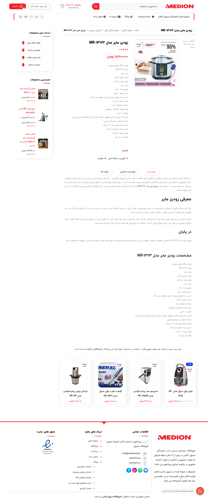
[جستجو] (95, 6)
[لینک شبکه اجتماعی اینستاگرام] (31, 17)
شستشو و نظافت (33, 57)
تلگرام (89, 349)
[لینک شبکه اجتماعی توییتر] (37, 17)
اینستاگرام (97, 349)
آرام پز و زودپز (94, 30)
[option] (188, 44)
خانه (137, 30)
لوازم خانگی (127, 30)
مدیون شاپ (171, 450)
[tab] (151, 172)
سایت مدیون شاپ (149, 349)
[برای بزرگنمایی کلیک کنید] (174, 80)
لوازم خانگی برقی (111, 30)
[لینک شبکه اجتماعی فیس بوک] (42, 17)
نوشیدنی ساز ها (34, 50)
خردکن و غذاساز (34, 65)
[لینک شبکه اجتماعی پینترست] (20, 17)
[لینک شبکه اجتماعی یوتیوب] (26, 17)
